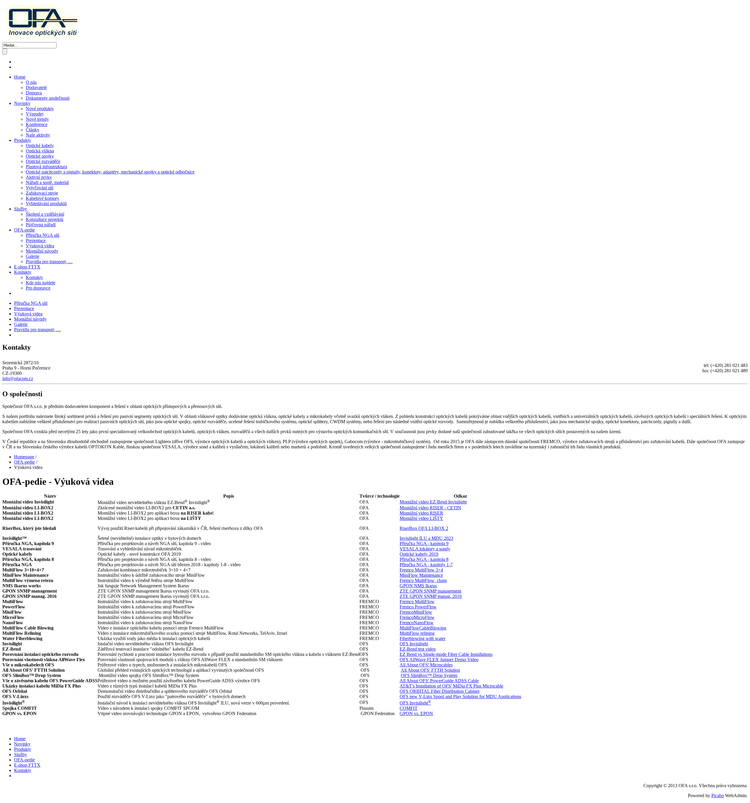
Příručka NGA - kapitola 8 (424, 559)
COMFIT (408, 708)
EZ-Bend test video (418, 649)
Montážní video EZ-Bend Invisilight (433, 501)
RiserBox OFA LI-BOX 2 (424, 528)
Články (32, 129)
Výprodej (34, 113)
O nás (31, 82)
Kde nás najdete (40, 282)
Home (19, 76)
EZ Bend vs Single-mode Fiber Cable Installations (446, 654)
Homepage (24, 456)
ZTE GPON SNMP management (430, 590)
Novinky (22, 103)
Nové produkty (40, 108)
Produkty (22, 140)
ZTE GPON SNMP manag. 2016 (431, 596)
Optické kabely (40, 145)
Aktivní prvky (39, 177)
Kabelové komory (42, 198)
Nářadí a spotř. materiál (47, 182)
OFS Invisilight (414, 643)
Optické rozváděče (43, 161)
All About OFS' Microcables (426, 664)
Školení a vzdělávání (45, 214)
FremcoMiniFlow (416, 612)
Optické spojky (40, 156)
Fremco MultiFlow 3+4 (421, 569)
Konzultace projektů (44, 219)
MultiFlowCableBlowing (423, 627)
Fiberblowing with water (422, 638)
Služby (20, 208)
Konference (36, 124)
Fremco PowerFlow (418, 606)
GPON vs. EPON (416, 713)
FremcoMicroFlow (417, 617)
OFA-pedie (24, 229)
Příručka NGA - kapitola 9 (424, 543)
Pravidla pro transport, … (49, 261)
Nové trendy (37, 119)
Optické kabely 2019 (419, 554)
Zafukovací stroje (42, 192)
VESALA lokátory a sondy (425, 548)
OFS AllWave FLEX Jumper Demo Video (439, 659)
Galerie (32, 256)
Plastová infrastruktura (46, 166)
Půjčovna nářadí (41, 224)
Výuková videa (40, 245)
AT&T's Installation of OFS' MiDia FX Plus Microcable (451, 685)
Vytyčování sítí (39, 187)
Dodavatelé (36, 87)
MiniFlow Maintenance (421, 575)
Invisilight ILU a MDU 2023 (426, 538)
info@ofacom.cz (17, 378)
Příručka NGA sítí (42, 235)
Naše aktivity (38, 134)
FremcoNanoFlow (417, 622)
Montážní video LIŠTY (421, 518)
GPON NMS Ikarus (418, 585)
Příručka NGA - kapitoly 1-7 (426, 564)
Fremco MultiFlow (417, 601)
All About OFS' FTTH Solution (430, 670)
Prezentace (36, 240)
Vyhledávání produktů (46, 203)
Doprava (34, 92)
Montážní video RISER (421, 513)
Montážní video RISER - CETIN (430, 507)
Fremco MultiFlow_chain (423, 580)
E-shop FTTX (27, 266)
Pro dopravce (38, 287)
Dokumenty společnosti (47, 98)
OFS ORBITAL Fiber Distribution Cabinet (439, 691)
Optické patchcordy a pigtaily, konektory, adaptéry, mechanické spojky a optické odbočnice (110, 171)
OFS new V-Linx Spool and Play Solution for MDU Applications (460, 696)
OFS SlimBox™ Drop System (429, 675)
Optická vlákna (40, 150)
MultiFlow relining (417, 633)
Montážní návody (42, 251)
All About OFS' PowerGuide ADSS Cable (439, 680)
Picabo (717, 795)
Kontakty (22, 272)
